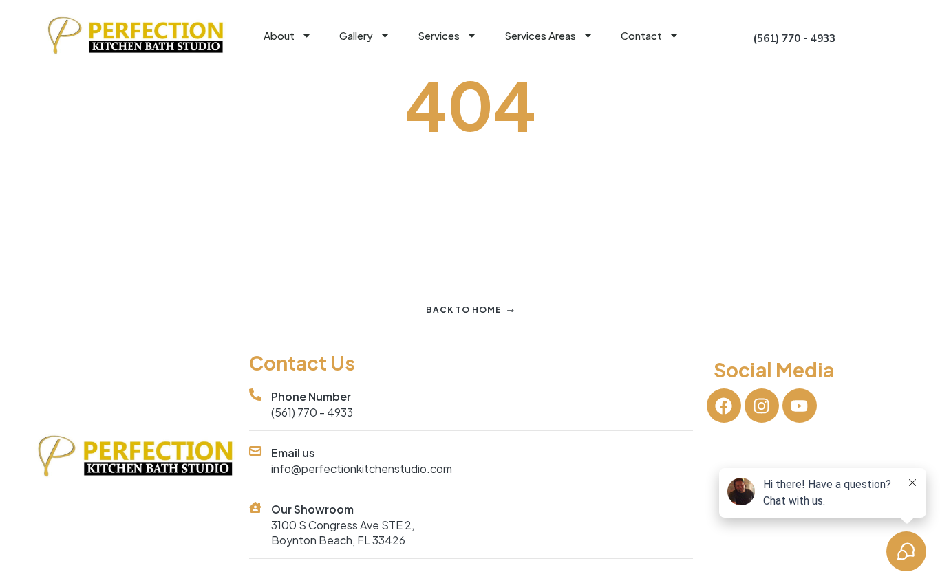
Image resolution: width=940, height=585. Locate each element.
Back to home (464, 310)
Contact (641, 35)
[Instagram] (762, 405)
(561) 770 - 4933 (312, 412)
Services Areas (540, 35)
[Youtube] (799, 405)
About (279, 35)
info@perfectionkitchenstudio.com (361, 468)
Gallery (356, 35)
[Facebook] (724, 405)
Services (439, 35)
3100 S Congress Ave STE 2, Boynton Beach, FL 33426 (342, 532)
